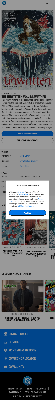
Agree (27, 212)
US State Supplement (26, 206)
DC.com (21, 192)
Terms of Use (23, 194)
